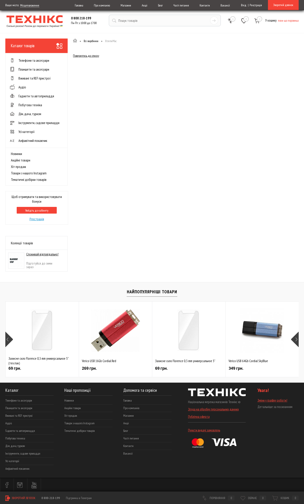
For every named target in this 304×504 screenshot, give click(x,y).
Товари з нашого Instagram (29, 173)
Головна (79, 5)
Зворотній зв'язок (23, 498)
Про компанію (102, 5)
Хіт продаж (18, 166)
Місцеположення (29, 5)
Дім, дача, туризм (15, 446)
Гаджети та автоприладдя (20, 431)
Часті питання (181, 5)
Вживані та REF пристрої (18, 416)
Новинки (16, 153)
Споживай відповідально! (42, 254)
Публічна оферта (199, 416)
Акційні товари (20, 160)
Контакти (205, 5)
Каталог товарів (22, 45)
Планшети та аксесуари (18, 408)
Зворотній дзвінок (283, 5)
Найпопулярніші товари (152, 292)
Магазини (126, 5)
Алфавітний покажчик (17, 469)
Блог (160, 5)
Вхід (243, 5)
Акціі (144, 5)
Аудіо (8, 423)
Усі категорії (12, 461)
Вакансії (225, 5)
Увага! (263, 390)
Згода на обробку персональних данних (213, 409)
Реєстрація (256, 5)
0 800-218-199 (50, 498)
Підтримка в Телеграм (79, 498)
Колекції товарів (22, 243)
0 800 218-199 (81, 18)
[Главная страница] (75, 41)
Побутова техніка (15, 438)
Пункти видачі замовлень (204, 430)
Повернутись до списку (86, 56)
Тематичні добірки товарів (29, 179)
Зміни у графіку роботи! (272, 400)
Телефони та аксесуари (18, 400)
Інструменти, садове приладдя (22, 453)
